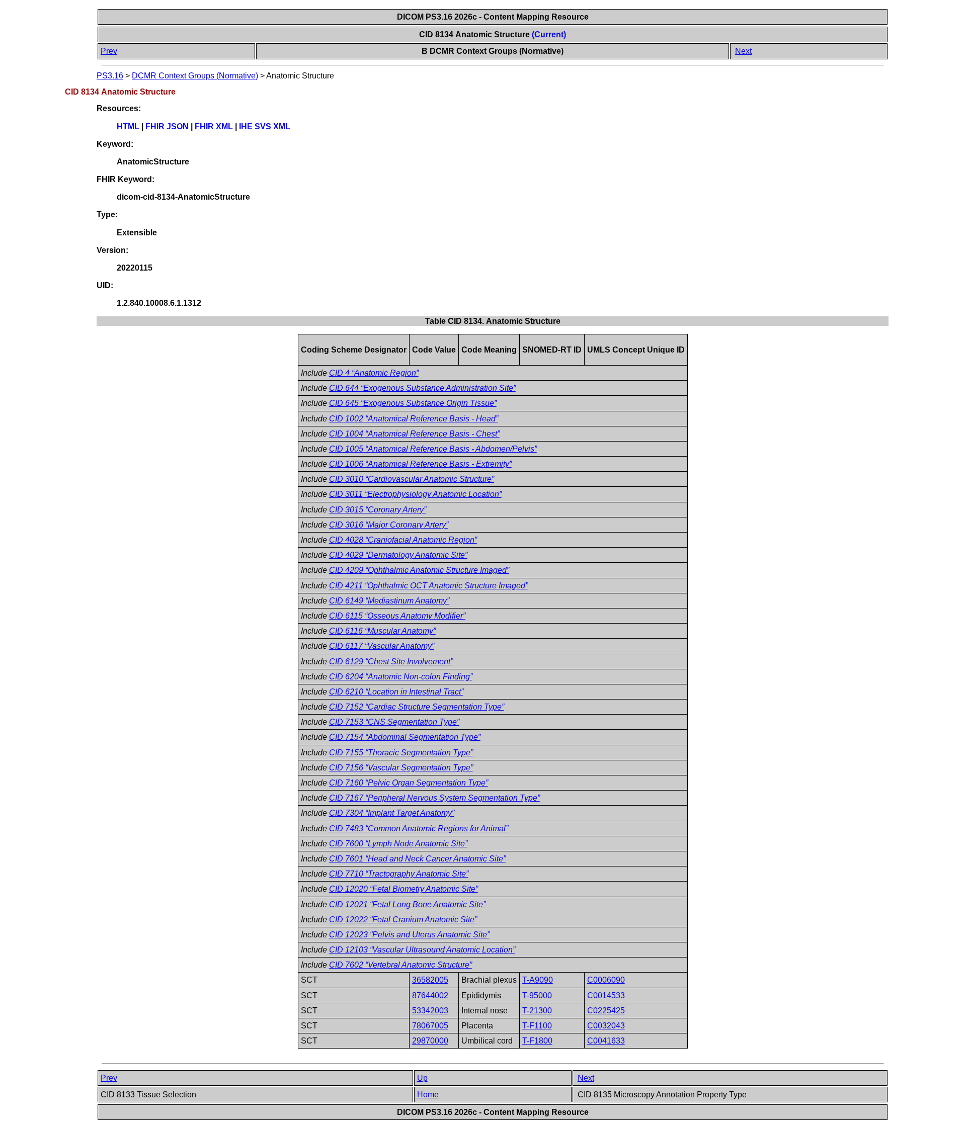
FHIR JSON (167, 126)
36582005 (430, 980)
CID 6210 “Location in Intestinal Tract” (396, 691)
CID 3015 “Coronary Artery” (377, 509)
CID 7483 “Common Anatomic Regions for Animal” (418, 828)
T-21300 (537, 1010)
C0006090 (606, 980)
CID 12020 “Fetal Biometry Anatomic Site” (403, 889)
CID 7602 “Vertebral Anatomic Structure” (400, 965)
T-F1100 (537, 1025)
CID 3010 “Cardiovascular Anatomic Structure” (411, 479)
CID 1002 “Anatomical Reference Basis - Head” (413, 418)
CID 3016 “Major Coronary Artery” (388, 524)
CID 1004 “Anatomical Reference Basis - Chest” (414, 433)
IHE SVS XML (264, 126)
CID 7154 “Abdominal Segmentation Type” (404, 737)
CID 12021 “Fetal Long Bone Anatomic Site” (407, 904)
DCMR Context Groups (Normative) (195, 75)
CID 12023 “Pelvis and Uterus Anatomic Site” (409, 934)
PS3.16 (110, 75)
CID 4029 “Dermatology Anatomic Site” (398, 555)
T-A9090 (537, 980)
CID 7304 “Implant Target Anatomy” (391, 813)
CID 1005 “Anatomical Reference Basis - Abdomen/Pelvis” (433, 449)
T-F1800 (537, 1040)
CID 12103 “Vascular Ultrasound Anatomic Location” (422, 949)
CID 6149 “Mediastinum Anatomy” (389, 600)
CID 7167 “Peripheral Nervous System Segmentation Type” (434, 798)
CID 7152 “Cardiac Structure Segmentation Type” (416, 707)
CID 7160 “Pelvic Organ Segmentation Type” (408, 782)
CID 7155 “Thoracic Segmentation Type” (401, 752)
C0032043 (606, 1025)
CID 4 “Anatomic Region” (374, 373)
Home (428, 1094)
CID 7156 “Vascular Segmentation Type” (401, 767)
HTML (128, 126)
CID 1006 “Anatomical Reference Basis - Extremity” (420, 464)
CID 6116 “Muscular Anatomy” (382, 631)
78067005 (430, 1025)
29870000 (430, 1040)
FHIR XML (214, 126)
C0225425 (606, 1010)
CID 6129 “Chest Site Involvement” (391, 661)
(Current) (549, 34)
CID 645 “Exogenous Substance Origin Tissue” (413, 403)
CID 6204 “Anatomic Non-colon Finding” (400, 676)
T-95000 (537, 995)
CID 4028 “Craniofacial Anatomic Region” (403, 540)
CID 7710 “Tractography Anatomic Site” (398, 874)
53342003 (430, 1010)
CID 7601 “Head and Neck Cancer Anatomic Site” (417, 858)
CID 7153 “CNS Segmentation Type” (394, 722)
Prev (109, 51)
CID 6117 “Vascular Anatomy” (381, 646)
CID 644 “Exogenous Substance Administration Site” (422, 388)
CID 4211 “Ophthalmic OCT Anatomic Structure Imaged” (428, 585)
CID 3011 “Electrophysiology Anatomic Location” (415, 494)
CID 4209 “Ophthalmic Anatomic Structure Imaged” (419, 570)
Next (743, 51)
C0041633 (606, 1040)
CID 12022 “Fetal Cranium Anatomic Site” (403, 919)
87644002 (430, 995)
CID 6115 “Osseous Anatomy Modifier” (397, 616)
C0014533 (606, 995)
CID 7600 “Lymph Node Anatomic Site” (398, 843)
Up (422, 1078)
